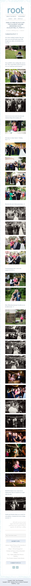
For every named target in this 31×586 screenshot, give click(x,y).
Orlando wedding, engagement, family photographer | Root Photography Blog (15, 11)
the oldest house (18, 527)
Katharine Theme (14, 582)
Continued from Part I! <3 (11, 34)
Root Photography (19, 580)
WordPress (14, 583)
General (19, 522)
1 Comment (21, 30)
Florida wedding (19, 523)
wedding (24, 527)
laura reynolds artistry (19, 525)
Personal (24, 522)
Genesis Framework (23, 582)
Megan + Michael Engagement (15, 548)
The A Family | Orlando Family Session (15, 558)
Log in (18, 583)
